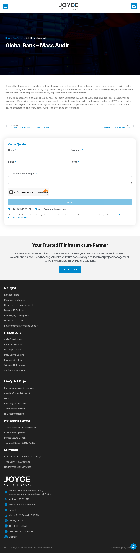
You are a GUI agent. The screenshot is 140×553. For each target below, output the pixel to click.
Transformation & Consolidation (20, 427)
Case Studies (17, 38)
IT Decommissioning (14, 413)
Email (11, 162)
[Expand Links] (133, 546)
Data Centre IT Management (18, 305)
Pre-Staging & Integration (16, 315)
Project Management (14, 432)
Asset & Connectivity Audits (17, 393)
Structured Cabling (13, 360)
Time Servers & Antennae (17, 461)
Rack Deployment (13, 344)
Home (7, 38)
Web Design (117, 547)
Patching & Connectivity (16, 403)
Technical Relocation (14, 408)
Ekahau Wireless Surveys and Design (22, 456)
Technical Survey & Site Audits (19, 443)
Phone (74, 162)
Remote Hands (11, 294)
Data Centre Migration (15, 300)
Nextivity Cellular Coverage (17, 467)
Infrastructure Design (15, 437)
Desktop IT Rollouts (14, 310)
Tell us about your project (22, 173)
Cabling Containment (14, 370)
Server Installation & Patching (19, 388)
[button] (5, 6)
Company (76, 150)
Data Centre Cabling (14, 354)
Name (11, 150)
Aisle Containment (13, 339)
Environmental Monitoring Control (21, 325)
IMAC (7, 398)
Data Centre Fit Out (13, 320)
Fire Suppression (12, 349)
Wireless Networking (14, 365)
